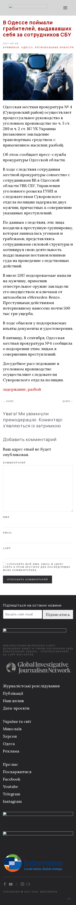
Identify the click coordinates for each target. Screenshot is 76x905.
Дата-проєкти (16, 708)
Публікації (13, 693)
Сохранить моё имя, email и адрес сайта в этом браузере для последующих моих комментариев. (36, 567)
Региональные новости (54, 47)
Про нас (10, 764)
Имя (6, 517)
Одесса (27, 47)
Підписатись (58, 614)
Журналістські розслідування (31, 685)
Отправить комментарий (27, 579)
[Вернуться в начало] (28, 8)
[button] (65, 8)
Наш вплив (13, 700)
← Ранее (8, 401)
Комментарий (14, 462)
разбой (34, 389)
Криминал (11, 47)
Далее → (67, 401)
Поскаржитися (17, 771)
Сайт (7, 548)
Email (7, 532)
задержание (14, 389)
